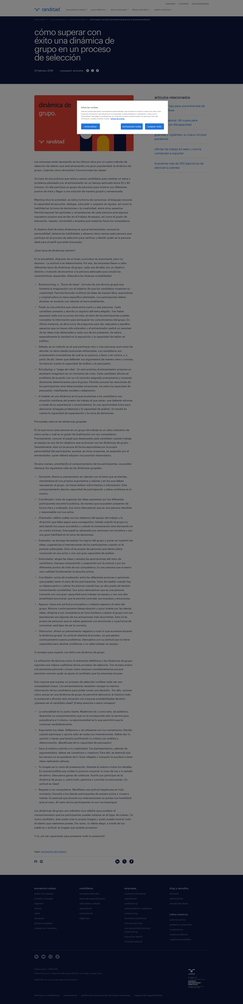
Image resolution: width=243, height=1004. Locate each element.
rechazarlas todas (131, 126)
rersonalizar (90, 126)
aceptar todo (154, 126)
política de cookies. (118, 119)
